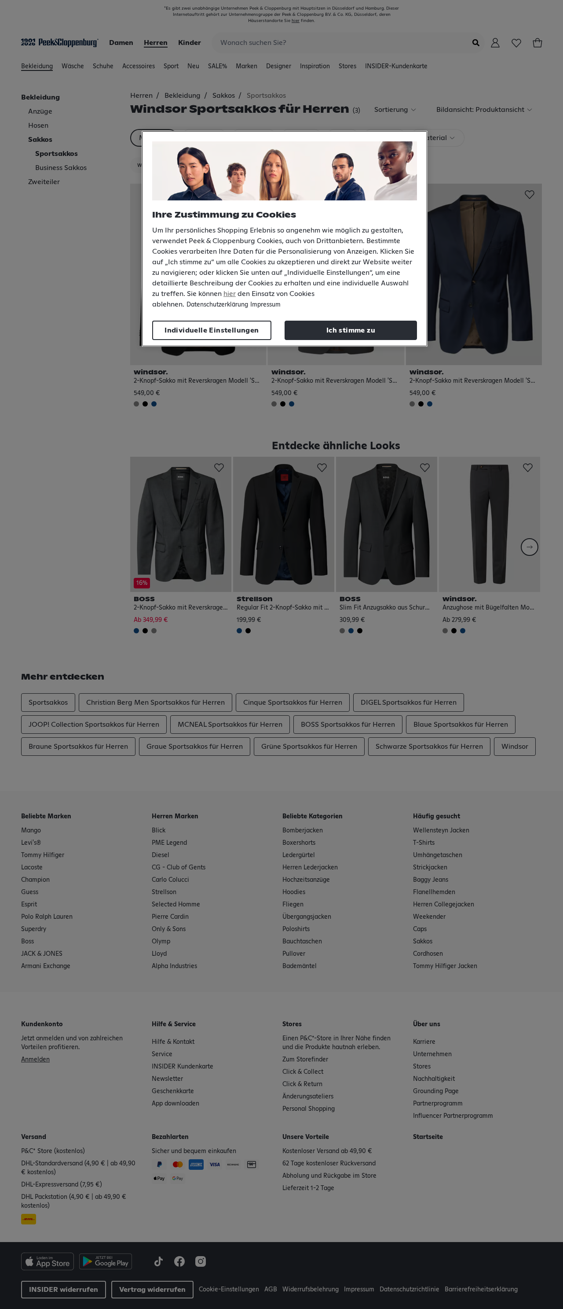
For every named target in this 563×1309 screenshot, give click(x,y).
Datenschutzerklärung (217, 305)
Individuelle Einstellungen (212, 330)
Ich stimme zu (350, 330)
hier (229, 293)
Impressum (265, 305)
